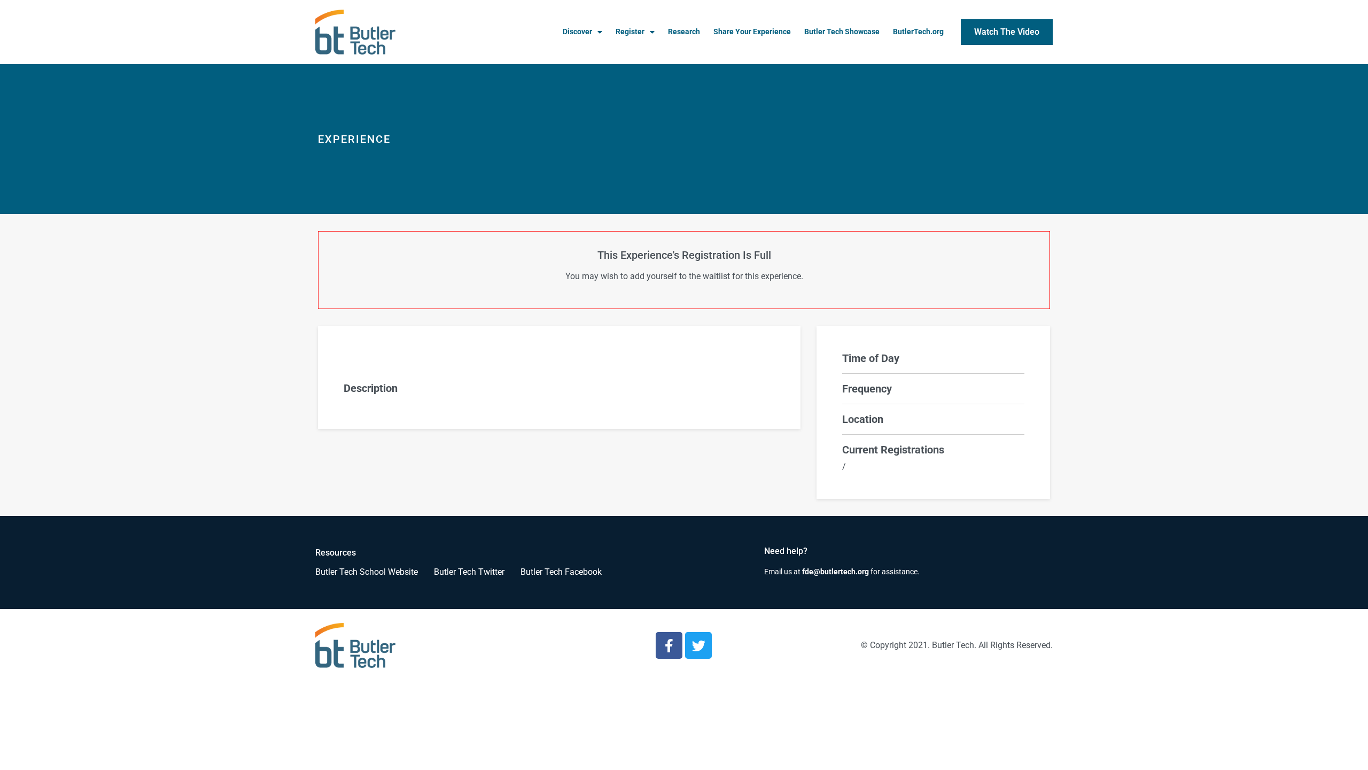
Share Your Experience (752, 31)
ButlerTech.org (918, 31)
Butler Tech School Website (366, 572)
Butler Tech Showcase (842, 31)
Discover (577, 31)
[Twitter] (698, 645)
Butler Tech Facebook (561, 572)
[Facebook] (669, 645)
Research (684, 31)
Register (630, 31)
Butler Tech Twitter (469, 572)
